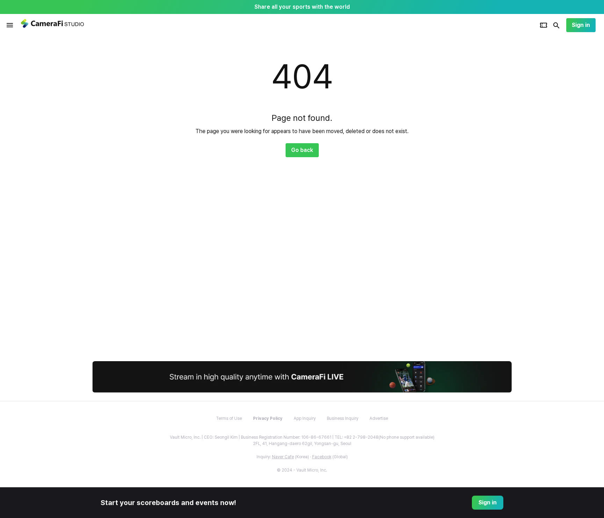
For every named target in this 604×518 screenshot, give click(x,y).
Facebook (321, 456)
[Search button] (556, 25)
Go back (302, 150)
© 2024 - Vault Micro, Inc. (302, 470)
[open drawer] (9, 25)
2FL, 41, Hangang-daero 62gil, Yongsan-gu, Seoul (302, 443)
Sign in (581, 25)
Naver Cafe (283, 456)
